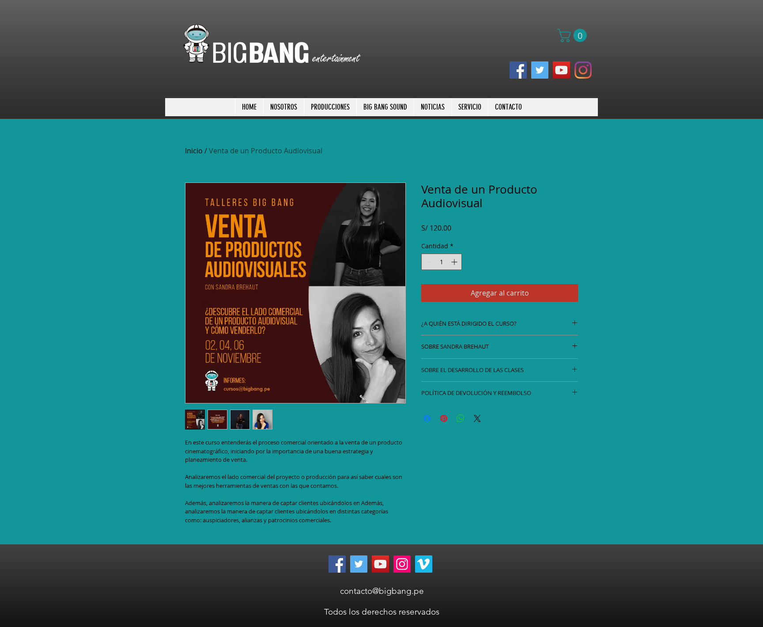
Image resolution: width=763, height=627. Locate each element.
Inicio (194, 151)
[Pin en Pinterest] (443, 418)
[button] (573, 35)
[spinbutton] (441, 262)
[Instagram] (583, 70)
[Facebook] (518, 70)
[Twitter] (539, 70)
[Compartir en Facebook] (427, 418)
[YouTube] (561, 70)
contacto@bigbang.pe (382, 591)
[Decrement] (428, 262)
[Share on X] (477, 418)
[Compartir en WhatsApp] (460, 418)
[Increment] (455, 262)
